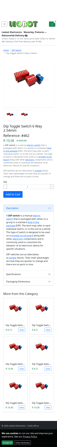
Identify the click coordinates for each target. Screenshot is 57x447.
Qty (5, 181)
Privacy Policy (30, 436)
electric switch (33, 145)
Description (12, 208)
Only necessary (22, 442)
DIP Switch (16, 50)
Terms (16, 15)
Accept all (7, 442)
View (22, 330)
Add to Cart (13, 194)
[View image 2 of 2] (24, 115)
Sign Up (52, 9)
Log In (44, 9)
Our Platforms (9, 11)
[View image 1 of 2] (10, 115)
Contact (6, 6)
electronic (29, 159)
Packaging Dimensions (18, 281)
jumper (38, 170)
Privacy (6, 15)
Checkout (32, 8)
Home (6, 50)
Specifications (13, 274)
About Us (19, 2)
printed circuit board (22, 235)
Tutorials (6, 2)
